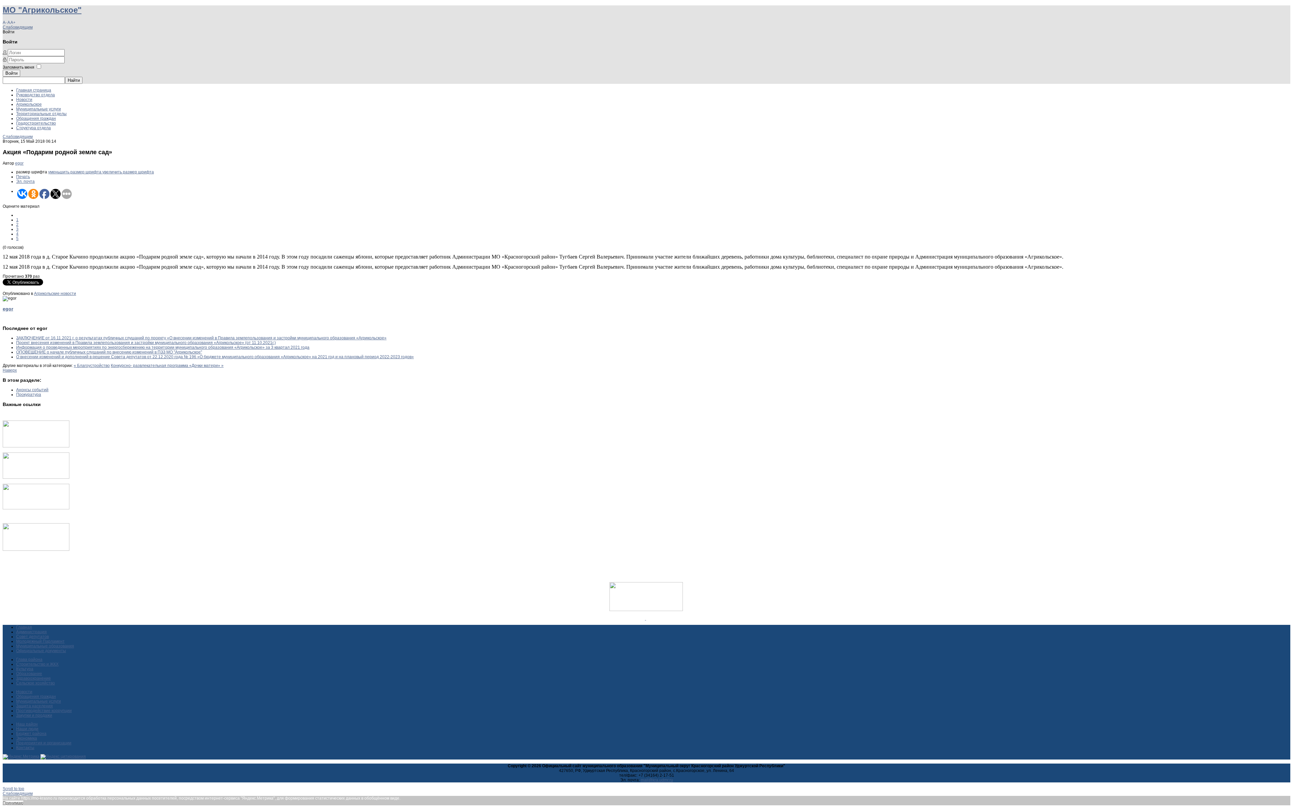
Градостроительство (36, 123)
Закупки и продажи (34, 715)
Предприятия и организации (43, 743)
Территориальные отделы (41, 113)
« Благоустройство (92, 365)
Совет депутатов (32, 636)
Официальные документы (41, 650)
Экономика (26, 738)
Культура (24, 669)
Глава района (29, 659)
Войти (11, 73)
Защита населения (34, 706)
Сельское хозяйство (35, 683)
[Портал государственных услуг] (36, 446)
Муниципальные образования (45, 646)
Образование (29, 673)
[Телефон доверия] (36, 549)
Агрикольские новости (55, 293)
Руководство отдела (35, 95)
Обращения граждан (36, 118)
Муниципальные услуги (38, 109)
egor (19, 163)
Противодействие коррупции (44, 710)
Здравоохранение (33, 678)
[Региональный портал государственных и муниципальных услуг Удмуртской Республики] (36, 477)
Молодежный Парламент (40, 641)
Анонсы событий (32, 390)
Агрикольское (29, 104)
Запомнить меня (18, 67)
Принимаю (13, 803)
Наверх (10, 370)
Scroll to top (13, 788)
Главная (24, 627)
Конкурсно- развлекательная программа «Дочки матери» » (167, 365)
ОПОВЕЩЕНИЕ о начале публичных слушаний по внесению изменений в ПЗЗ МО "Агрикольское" (109, 352)
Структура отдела (33, 128)
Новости (24, 99)
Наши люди (27, 729)
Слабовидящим (18, 27)
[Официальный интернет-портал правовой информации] (645, 618)
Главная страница (33, 90)
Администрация (31, 632)
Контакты (25, 747)
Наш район (27, 724)
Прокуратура (28, 394)
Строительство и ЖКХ (37, 664)
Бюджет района (31, 733)
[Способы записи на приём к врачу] (36, 508)
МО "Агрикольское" (42, 9)
